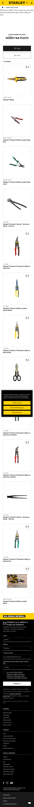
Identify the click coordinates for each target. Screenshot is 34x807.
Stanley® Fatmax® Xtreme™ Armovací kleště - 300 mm (16, 518)
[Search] (27, 3)
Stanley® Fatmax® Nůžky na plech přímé (15, 602)
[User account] (31, 3)
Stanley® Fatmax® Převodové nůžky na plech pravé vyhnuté (16, 434)
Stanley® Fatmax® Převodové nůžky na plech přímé (16, 351)
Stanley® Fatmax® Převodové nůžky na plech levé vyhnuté (16, 476)
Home (2, 7)
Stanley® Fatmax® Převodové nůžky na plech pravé (16, 560)
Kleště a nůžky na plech (12, 7)
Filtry (18, 48)
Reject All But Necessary (17, 407)
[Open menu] (3, 3)
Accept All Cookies (17, 412)
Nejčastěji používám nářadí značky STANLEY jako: (16, 662)
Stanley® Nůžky (8, 100)
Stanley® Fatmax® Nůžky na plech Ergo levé (16, 141)
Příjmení (5, 644)
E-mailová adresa (8, 653)
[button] (3, 783)
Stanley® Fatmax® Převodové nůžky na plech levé (16, 267)
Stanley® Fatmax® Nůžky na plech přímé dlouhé (15, 309)
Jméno (5, 635)
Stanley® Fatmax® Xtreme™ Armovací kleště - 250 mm (16, 225)
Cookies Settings (17, 403)
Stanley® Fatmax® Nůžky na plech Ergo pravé (16, 183)
